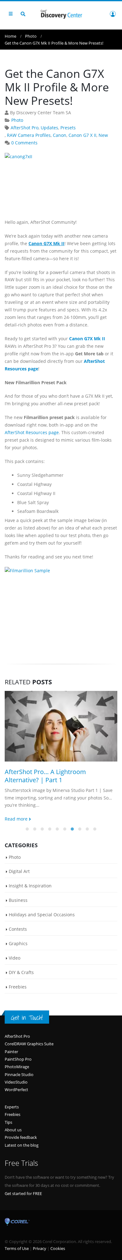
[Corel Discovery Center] (61, 13)
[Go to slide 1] (27, 829)
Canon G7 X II (82, 135)
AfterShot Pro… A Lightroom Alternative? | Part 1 (45, 775)
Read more (17, 819)
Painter (11, 1051)
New (103, 135)
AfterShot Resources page (32, 432)
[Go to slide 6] (64, 829)
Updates (49, 128)
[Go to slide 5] (57, 829)
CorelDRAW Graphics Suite (29, 1044)
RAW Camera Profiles (29, 135)
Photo (17, 120)
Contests (18, 929)
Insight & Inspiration (30, 886)
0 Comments (24, 143)
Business (18, 900)
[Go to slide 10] (94, 829)
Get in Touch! (27, 1017)
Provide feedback (21, 1137)
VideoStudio (16, 1082)
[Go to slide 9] (87, 829)
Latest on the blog (21, 1145)
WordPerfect (16, 1089)
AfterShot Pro (24, 128)
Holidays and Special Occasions (42, 915)
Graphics (18, 943)
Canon (59, 135)
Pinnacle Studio (19, 1074)
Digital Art (19, 871)
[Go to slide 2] (34, 829)
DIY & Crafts (21, 972)
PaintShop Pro (18, 1059)
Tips (8, 1122)
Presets (68, 128)
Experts (12, 1107)
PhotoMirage (17, 1066)
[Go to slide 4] (49, 829)
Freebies (18, 987)
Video (14, 958)
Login (112, 14)
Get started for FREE (23, 1193)
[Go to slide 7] (72, 829)
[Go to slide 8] (79, 829)
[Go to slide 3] (42, 829)
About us (13, 1130)
